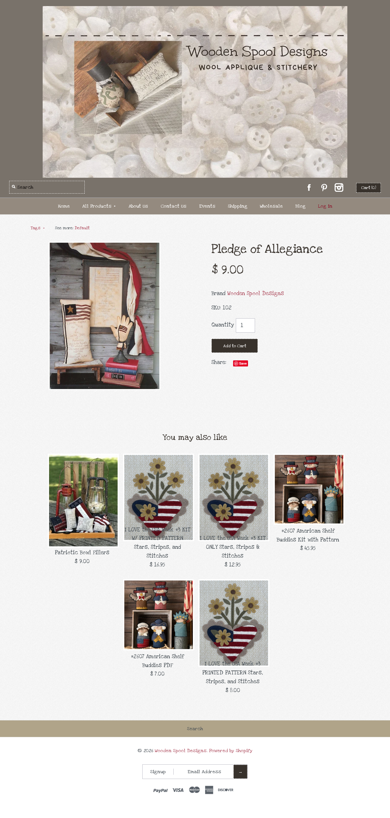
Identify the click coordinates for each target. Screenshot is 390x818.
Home (64, 206)
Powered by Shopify (231, 751)
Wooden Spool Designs (255, 293)
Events (207, 206)
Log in (325, 206)
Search (195, 729)
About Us (138, 206)
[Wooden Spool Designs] (195, 10)
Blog (300, 206)
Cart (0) (368, 188)
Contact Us (173, 206)
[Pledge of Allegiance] (104, 245)
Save (243, 363)
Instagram (339, 187)
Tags (37, 228)
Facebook (309, 187)
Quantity (222, 324)
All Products (99, 206)
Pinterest (324, 187)
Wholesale (271, 206)
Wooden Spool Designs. (181, 751)
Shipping (237, 206)
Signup (158, 772)
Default (82, 228)
